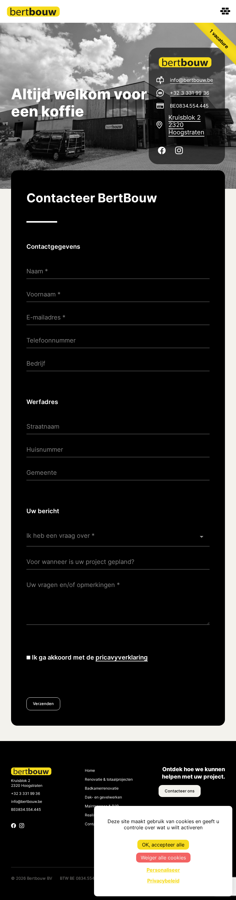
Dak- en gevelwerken (103, 797)
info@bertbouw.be (191, 80)
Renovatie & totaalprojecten (109, 779)
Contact (92, 824)
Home (90, 770)
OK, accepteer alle (163, 845)
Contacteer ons (180, 790)
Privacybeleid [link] (163, 881)
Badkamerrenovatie (102, 788)
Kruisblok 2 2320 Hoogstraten (186, 125)
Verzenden (43, 703)
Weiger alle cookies (163, 857)
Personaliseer (163, 870)
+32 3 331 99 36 (189, 93)
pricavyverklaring (122, 657)
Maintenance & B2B (102, 806)
